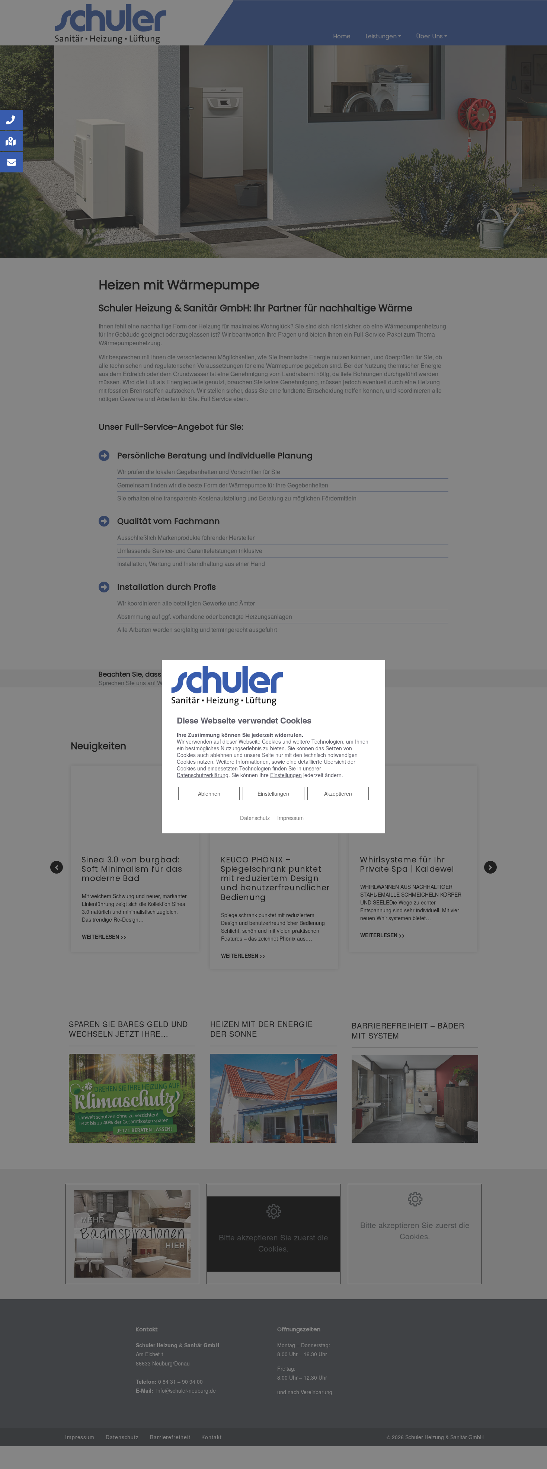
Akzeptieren (338, 793)
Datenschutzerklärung (202, 774)
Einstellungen (273, 793)
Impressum (290, 817)
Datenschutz (255, 817)
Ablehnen (209, 793)
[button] (11, 120)
